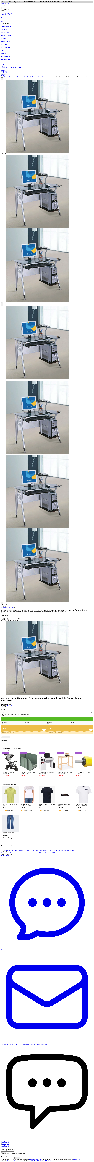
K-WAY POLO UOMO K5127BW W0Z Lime (10, 805)
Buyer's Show (16, 852)
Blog (11, 852)
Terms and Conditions (40, 852)
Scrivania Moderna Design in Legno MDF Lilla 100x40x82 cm (46, 773)
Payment (34, 850)
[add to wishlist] (1, 737)
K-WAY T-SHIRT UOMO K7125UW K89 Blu (47, 805)
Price (16, 850)
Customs (43, 850)
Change (90, 712)
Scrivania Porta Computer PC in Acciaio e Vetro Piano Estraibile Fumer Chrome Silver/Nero (25, 76)
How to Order (12, 850)
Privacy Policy (31, 852)
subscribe (3, 1152)
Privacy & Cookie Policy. (35, 1159)
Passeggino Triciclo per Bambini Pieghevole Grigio (8, 773)
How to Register (4, 850)
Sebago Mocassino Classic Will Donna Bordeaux (64, 805)
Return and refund (57, 850)
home (2, 76)
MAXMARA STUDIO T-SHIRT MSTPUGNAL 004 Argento (27, 805)
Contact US (3, 855)
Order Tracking (48, 850)
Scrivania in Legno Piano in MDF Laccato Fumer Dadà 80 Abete (65, 773)
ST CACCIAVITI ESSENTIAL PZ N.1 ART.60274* (83, 773)
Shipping (38, 850)
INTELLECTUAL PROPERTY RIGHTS (41, 1160)
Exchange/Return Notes (6, 743)
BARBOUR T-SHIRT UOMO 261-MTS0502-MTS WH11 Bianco (82, 805)
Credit (30, 850)
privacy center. (76, 1159)
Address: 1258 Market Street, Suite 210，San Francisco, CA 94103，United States (28, 1044)
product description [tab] (5, 619)
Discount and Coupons (23, 850)
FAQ (7, 855)
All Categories (62, 852)
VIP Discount (55, 852)
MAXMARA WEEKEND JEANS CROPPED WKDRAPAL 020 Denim (9, 833)
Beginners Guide (23, 852)
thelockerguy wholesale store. (14, 1160)
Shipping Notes (4, 740)
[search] (1, 8)
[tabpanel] (47, 658)
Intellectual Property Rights (67, 850)
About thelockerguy (5, 852)
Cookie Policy (48, 852)
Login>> (6, 776)
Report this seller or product (7, 607)
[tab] (47, 620)
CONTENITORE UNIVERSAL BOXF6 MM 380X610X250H (28, 773)
